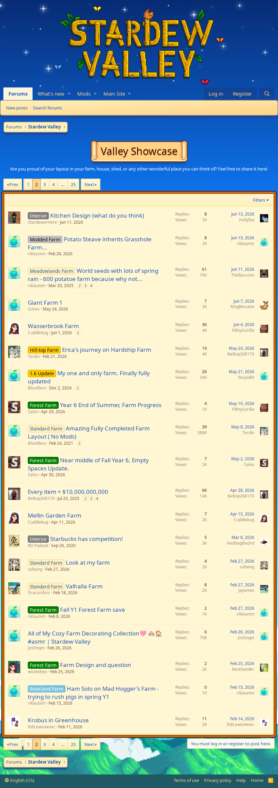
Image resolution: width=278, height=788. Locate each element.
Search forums (47, 108)
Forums (17, 93)
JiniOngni (36, 648)
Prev (13, 184)
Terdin (34, 356)
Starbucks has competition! (86, 539)
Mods (84, 93)
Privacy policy (218, 780)
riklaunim (36, 254)
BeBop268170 (240, 354)
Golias (34, 309)
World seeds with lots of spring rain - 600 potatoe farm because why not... (93, 275)
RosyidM (246, 377)
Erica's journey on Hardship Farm (106, 349)
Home (257, 780)
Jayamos (246, 590)
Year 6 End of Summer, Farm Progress (110, 405)
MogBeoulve (242, 306)
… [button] (62, 184)
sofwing (35, 569)
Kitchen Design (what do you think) (97, 215)
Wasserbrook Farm (53, 326)
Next (89, 184)
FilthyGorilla (243, 330)
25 (73, 184)
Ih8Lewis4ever (41, 727)
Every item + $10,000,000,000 (68, 492)
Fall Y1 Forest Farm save (92, 609)
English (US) (21, 780)
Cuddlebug (38, 333)
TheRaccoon (242, 275)
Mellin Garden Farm (54, 515)
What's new (51, 93)
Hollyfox (246, 220)
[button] (69, 93)
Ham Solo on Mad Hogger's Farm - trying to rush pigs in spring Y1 (93, 693)
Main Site (114, 93)
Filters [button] (259, 200)
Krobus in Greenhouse (58, 720)
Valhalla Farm (84, 586)
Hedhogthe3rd (240, 543)
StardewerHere (42, 222)
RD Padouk (38, 545)
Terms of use (186, 780)
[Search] (267, 93)
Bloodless (37, 388)
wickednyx (37, 671)
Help (241, 780)
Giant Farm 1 (45, 302)
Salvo (33, 412)
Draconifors (39, 592)
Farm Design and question (95, 665)
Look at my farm (88, 562)
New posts (16, 108)
